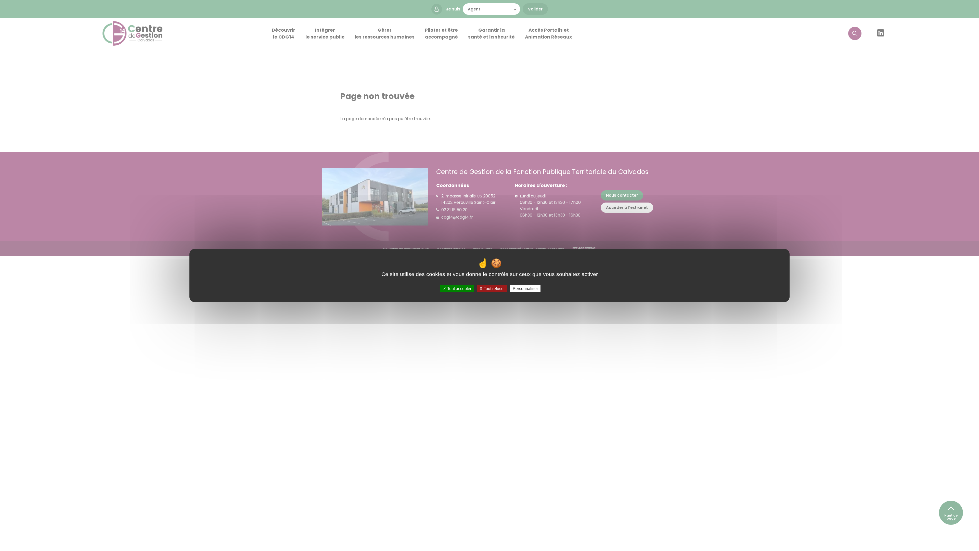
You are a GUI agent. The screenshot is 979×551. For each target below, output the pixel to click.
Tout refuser (494, 288)
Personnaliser (525, 288)
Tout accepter (458, 288)
